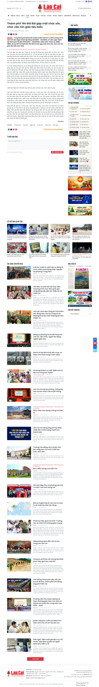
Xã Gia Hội (85, 124)
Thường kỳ (80, 266)
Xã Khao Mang (86, 112)
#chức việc (48, 125)
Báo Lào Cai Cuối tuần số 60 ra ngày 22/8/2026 (79, 283)
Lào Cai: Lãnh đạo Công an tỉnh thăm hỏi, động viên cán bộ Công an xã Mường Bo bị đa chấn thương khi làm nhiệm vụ (48, 314)
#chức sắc (40, 125)
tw (95, 350)
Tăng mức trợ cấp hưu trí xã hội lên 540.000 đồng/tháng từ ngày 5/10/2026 (38, 237)
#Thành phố (17, 125)
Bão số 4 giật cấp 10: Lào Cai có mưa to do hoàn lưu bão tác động (48, 504)
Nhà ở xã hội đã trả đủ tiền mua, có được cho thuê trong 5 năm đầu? (47, 354)
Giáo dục (35, 415)
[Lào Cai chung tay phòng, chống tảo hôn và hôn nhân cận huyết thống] (19, 395)
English (79, 1)
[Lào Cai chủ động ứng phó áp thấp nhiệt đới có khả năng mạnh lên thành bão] (19, 433)
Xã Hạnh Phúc (75, 122)
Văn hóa (32, 16)
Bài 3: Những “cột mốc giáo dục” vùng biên (81, 256)
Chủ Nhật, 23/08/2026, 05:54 (16, 1)
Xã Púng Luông (86, 115)
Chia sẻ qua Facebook (9, 34)
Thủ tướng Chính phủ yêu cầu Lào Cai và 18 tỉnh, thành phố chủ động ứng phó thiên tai (47, 581)
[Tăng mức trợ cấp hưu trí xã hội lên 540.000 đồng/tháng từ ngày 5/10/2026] (38, 229)
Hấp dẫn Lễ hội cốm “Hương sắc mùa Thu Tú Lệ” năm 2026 (84, 144)
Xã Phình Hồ (85, 122)
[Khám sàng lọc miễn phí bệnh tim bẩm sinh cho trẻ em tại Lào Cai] (19, 626)
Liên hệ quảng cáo (43, 1)
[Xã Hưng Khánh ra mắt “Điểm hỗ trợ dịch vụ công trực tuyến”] (19, 376)
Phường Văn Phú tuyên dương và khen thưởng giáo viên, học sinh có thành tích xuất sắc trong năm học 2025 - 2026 (47, 602)
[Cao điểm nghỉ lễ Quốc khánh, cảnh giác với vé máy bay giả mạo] (38, 247)
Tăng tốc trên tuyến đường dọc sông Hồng (84, 159)
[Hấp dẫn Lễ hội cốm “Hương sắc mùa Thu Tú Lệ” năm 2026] (73, 143)
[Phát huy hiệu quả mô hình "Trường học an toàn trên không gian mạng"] (19, 526)
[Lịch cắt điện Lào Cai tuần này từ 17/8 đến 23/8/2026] (80, 35)
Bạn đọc (35, 357)
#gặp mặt (32, 125)
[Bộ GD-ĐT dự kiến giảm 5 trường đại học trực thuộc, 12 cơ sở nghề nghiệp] (60, 229)
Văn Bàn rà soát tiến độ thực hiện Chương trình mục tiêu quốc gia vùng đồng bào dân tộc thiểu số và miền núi (47, 290)
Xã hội (27, 16)
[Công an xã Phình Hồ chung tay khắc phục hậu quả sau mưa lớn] (19, 565)
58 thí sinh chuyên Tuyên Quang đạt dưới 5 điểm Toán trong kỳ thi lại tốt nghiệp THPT (77, 50)
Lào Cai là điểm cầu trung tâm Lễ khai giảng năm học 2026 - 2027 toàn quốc (77, 56)
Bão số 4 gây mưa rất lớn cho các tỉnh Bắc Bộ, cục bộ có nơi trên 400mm (81, 237)
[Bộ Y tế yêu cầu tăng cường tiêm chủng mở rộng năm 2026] (60, 247)
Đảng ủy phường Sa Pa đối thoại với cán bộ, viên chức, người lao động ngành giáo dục (47, 337)
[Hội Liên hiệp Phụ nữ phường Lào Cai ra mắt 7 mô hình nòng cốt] (19, 491)
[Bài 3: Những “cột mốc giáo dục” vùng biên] (82, 247)
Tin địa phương (73, 102)
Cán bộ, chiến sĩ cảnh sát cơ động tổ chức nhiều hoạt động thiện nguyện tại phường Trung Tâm (48, 269)
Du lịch (37, 16)
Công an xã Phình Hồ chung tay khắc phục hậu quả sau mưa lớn (48, 560)
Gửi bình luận (58, 152)
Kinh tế (23, 16)
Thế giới (55, 16)
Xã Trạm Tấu (85, 119)
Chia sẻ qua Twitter (11, 34)
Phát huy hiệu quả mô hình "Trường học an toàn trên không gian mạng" (47, 522)
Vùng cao (72, 266)
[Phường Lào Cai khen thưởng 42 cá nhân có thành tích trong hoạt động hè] (73, 167)
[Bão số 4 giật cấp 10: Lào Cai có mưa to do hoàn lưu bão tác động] (19, 508)
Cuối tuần (88, 266)
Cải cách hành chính (38, 375)
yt (89, 1)
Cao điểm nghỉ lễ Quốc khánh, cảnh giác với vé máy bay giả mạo (38, 256)
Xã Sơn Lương (75, 127)
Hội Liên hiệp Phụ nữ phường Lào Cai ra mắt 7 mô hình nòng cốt (48, 486)
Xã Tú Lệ (73, 119)
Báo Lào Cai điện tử (49, 8)
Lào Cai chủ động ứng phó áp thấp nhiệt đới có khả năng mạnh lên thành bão (47, 430)
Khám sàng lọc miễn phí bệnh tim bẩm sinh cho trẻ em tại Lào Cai (47, 622)
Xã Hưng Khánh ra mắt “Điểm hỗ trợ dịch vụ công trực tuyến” (48, 371)
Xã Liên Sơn (74, 124)
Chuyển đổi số (67, 16)
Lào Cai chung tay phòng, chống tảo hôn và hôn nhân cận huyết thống (48, 390)
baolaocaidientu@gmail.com (37, 678)
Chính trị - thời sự (15, 16)
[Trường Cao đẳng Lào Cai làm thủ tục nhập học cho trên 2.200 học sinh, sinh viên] (19, 453)
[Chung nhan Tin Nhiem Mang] (84, 684)
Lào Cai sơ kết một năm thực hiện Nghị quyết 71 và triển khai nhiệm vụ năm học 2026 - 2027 (77, 62)
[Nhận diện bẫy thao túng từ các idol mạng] (73, 152)
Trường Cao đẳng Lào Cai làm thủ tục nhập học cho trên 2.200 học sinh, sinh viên (47, 449)
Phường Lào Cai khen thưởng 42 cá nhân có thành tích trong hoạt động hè (84, 169)
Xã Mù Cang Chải (74, 115)
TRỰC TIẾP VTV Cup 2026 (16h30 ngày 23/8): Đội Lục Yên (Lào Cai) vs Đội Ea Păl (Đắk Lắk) (84, 135)
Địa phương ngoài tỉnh (74, 108)
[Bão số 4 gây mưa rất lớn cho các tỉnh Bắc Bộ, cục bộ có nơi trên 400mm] (82, 229)
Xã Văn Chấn (85, 127)
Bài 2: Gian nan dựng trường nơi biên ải (48, 410)
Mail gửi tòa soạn (31, 1)
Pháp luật (43, 16)
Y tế (34, 625)
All (90, 15)
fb (86, 1)
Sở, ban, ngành (86, 108)
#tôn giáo (55, 125)
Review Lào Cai (76, 16)
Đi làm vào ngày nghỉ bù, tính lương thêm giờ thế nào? (15, 255)
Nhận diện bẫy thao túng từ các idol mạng (84, 152)
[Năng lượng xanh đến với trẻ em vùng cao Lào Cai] (19, 547)
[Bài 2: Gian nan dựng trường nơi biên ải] (19, 413)
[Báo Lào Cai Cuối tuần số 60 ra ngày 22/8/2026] (80, 278)
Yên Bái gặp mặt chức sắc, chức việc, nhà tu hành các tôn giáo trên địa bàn (27, 49)
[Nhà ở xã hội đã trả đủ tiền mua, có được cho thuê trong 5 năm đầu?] (19, 358)
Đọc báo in (83, 16)
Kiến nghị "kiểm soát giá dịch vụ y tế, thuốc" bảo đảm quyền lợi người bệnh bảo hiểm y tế (48, 641)
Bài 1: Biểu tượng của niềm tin (48, 467)
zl (91, 1)
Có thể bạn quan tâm (15, 221)
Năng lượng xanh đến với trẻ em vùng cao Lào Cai (46, 542)
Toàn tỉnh (74, 112)
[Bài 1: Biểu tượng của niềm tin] (19, 471)
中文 (83, 1)
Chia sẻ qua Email (16, 34)
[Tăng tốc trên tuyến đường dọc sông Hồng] (73, 159)
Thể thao (49, 16)
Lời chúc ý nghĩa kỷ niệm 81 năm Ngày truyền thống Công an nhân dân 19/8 (77, 68)
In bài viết (13, 34)
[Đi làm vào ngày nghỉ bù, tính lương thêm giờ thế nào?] (17, 247)
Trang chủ (8, 15)
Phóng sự (60, 16)
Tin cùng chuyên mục (15, 263)
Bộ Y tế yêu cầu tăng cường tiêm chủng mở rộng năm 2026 (60, 255)
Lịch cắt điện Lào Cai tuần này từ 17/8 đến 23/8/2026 (77, 44)
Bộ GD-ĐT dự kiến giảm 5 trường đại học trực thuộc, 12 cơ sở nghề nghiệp (60, 237)
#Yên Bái (25, 125)
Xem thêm (35, 659)
